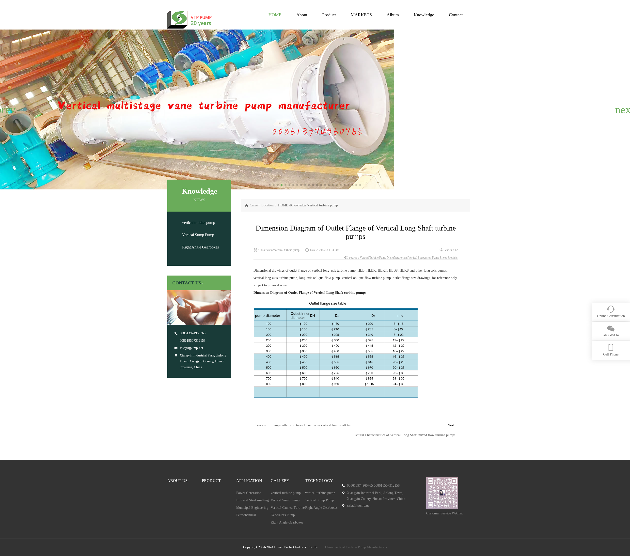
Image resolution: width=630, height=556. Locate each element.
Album (393, 14)
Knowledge (424, 14)
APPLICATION (249, 481)
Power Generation (248, 493)
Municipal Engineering (252, 508)
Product (329, 14)
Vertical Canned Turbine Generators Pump (288, 511)
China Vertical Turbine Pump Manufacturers (356, 547)
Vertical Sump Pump (198, 235)
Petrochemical (246, 515)
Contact (456, 14)
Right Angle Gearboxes (200, 247)
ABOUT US (177, 481)
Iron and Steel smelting (252, 500)
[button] (5, 109)
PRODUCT (211, 481)
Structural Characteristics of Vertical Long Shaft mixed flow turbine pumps (402, 435)
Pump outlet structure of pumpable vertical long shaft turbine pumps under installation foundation (339, 425)
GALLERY (280, 481)
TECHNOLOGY (319, 481)
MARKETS (361, 14)
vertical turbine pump (198, 222)
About (301, 14)
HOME (275, 14)
